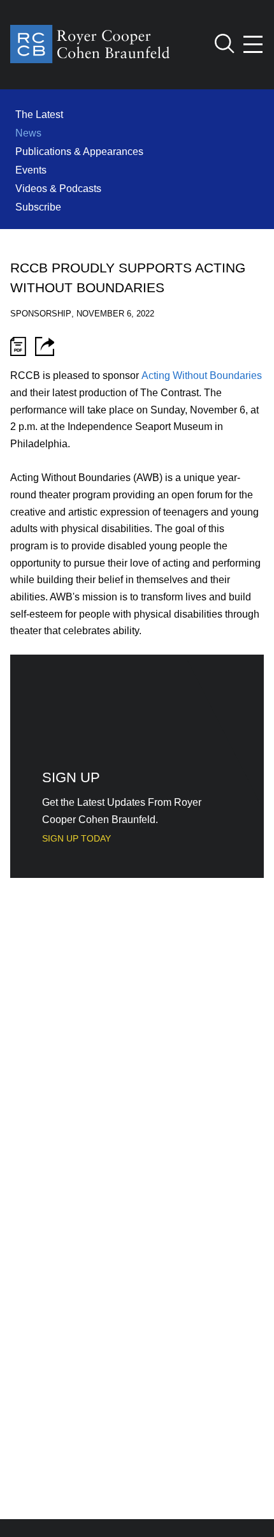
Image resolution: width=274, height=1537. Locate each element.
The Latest (39, 114)
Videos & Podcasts (58, 188)
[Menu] (253, 44)
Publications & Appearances (79, 151)
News (28, 132)
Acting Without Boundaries (201, 375)
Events (31, 169)
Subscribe (38, 206)
